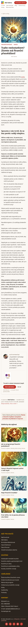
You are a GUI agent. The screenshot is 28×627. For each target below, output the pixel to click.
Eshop (2, 7)
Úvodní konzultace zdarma (9, 550)
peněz (23, 77)
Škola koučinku (10, 7)
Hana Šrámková (6, 545)
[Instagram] (14, 624)
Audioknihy (4, 590)
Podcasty (4, 592)
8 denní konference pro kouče (10, 580)
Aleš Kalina (8, 3)
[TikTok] (21, 624)
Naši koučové (9, 5)
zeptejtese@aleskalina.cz (12, 609)
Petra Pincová (5, 547)
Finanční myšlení (6, 44)
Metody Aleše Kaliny (16, 448)
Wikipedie (16, 619)
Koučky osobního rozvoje (8, 569)
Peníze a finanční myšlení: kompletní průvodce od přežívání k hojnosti (13, 417)
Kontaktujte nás (6, 611)
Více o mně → (13, 403)
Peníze (16, 44)
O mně (3, 5)
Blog (16, 5)
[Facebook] (6, 624)
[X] (10, 624)
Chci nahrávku (9, 387)
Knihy (3, 587)
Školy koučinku (5, 403)
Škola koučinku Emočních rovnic (10, 577)
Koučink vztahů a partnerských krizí (11, 561)
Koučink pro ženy (6, 564)
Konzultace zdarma (20, 2)
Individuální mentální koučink (10, 559)
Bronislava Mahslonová (8, 542)
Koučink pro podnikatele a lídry (10, 566)
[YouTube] (17, 624)
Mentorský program (7, 582)
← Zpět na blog (5, 13)
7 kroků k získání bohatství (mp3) (13, 383)
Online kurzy (22, 5)
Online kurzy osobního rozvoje (10, 585)
